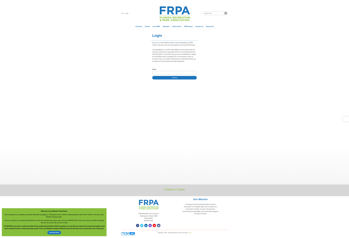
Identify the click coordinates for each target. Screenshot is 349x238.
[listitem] (123, 13)
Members (166, 26)
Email (154, 69)
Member (50, 228)
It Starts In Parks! (174, 189)
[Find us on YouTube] (154, 225)
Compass (56, 228)
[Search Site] (225, 13)
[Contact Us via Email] (158, 225)
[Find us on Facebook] (137, 225)
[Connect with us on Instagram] (150, 225)
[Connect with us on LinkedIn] (146, 225)
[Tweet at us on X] (141, 225)
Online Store (176, 26)
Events (147, 26)
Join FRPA (156, 26)
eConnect (138, 26)
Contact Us (199, 26)
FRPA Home (188, 26)
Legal (190, 232)
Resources (210, 26)
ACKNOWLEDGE (54, 232)
